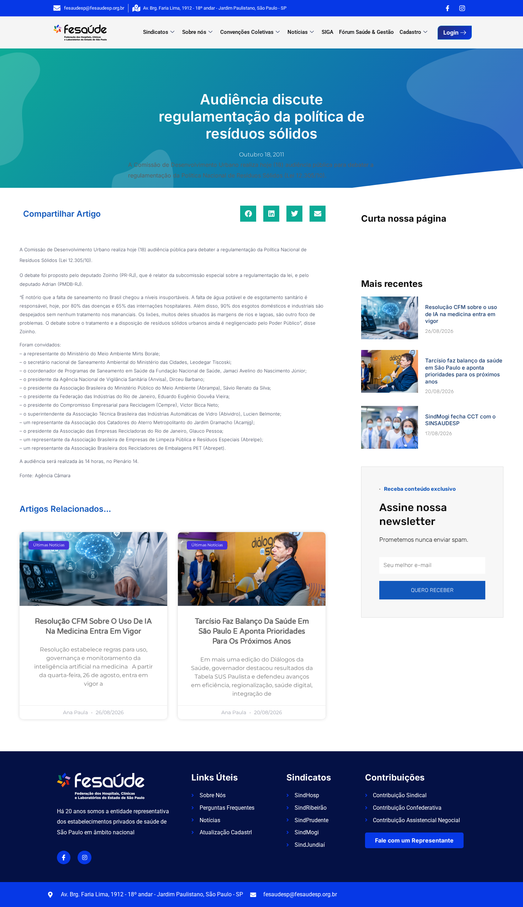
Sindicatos (155, 32)
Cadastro (410, 32)
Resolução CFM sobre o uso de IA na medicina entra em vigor (461, 314)
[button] (248, 214)
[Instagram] (462, 8)
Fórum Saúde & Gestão (366, 32)
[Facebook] (447, 8)
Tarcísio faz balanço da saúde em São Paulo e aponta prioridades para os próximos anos (252, 631)
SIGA (327, 32)
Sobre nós (194, 32)
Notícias (297, 32)
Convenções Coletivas (247, 32)
